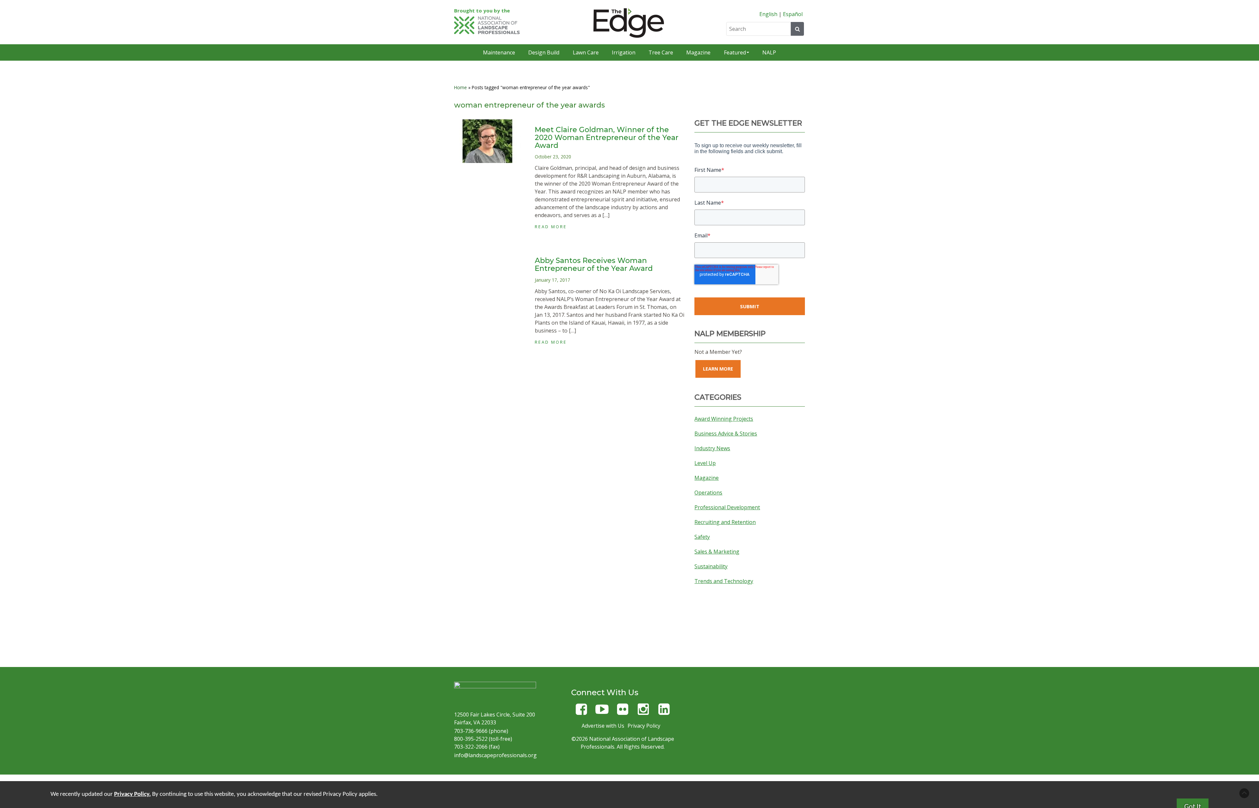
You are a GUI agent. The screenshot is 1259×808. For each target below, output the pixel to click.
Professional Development (727, 507)
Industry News (712, 448)
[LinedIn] (663, 712)
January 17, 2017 (552, 280)
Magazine (698, 52)
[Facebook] (581, 712)
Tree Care (661, 52)
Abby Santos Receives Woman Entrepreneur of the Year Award (594, 264)
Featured (735, 52)
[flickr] (622, 712)
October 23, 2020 (553, 156)
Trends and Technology (723, 581)
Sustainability (711, 566)
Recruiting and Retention (725, 522)
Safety (702, 536)
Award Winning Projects (723, 418)
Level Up (705, 463)
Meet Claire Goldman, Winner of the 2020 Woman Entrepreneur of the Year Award (606, 137)
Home (460, 87)
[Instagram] (643, 712)
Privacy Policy (644, 725)
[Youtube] (602, 712)
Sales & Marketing (716, 551)
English (768, 14)
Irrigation (623, 52)
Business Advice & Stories (725, 433)
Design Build (543, 52)
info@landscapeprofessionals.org (495, 755)
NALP (769, 52)
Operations (708, 492)
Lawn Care (586, 52)
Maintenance (499, 52)
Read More (551, 227)
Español (793, 14)
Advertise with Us (603, 725)
